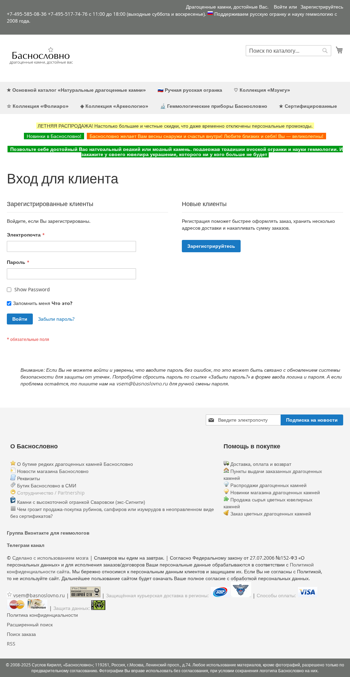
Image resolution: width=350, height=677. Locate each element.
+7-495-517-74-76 (68, 14)
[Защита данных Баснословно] (98, 608)
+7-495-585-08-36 (26, 14)
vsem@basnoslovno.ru (39, 595)
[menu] (175, 98)
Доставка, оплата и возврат (260, 464)
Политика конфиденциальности (42, 615)
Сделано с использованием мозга (50, 557)
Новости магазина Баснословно (52, 471)
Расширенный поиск (30, 624)
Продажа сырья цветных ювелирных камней (268, 503)
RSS (11, 643)
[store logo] (41, 57)
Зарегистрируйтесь (321, 6)
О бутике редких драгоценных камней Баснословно (74, 464)
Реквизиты (28, 478)
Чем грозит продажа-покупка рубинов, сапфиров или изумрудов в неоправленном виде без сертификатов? (112, 512)
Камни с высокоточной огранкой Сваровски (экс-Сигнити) (80, 502)
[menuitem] (76, 90)
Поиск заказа (21, 634)
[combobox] (288, 50)
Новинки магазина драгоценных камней (275, 492)
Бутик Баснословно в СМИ (46, 485)
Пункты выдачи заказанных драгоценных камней (273, 474)
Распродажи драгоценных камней (268, 485)
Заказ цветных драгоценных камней (270, 513)
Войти (280, 6)
